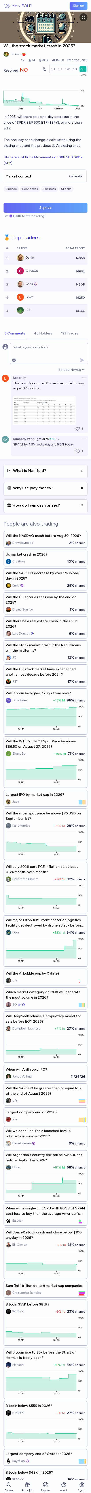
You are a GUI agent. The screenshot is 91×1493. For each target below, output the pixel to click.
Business (49, 189)
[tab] (15, 333)
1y (24, 378)
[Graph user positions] (44, 69)
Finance (11, 189)
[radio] (53, 69)
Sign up (78, 6)
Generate (75, 176)
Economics (30, 189)
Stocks (66, 189)
